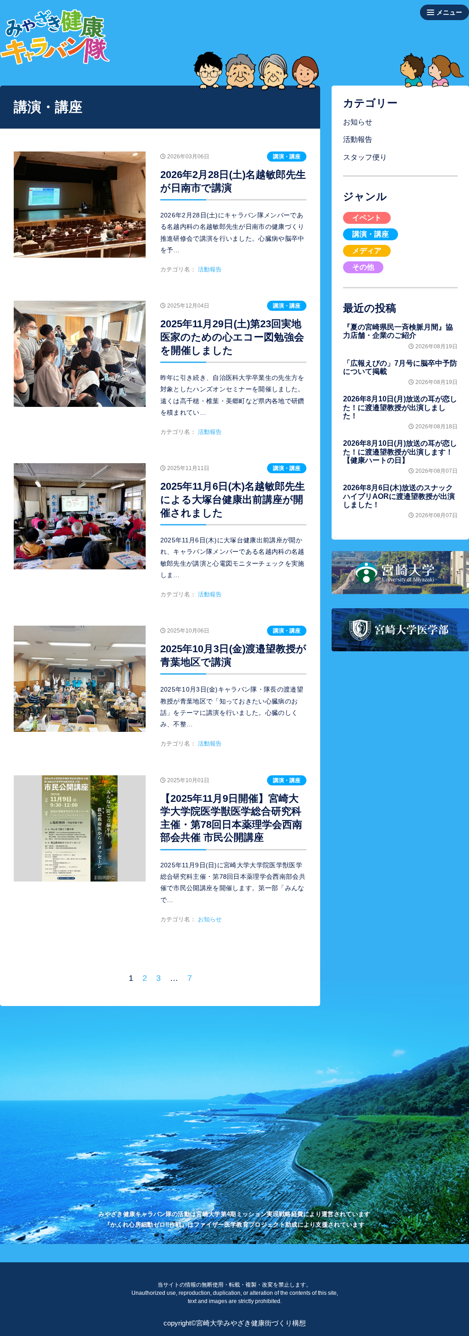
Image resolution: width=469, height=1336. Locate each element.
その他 (363, 267)
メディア (367, 250)
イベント (367, 218)
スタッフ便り (365, 157)
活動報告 (357, 139)
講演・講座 (370, 234)
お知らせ (357, 122)
